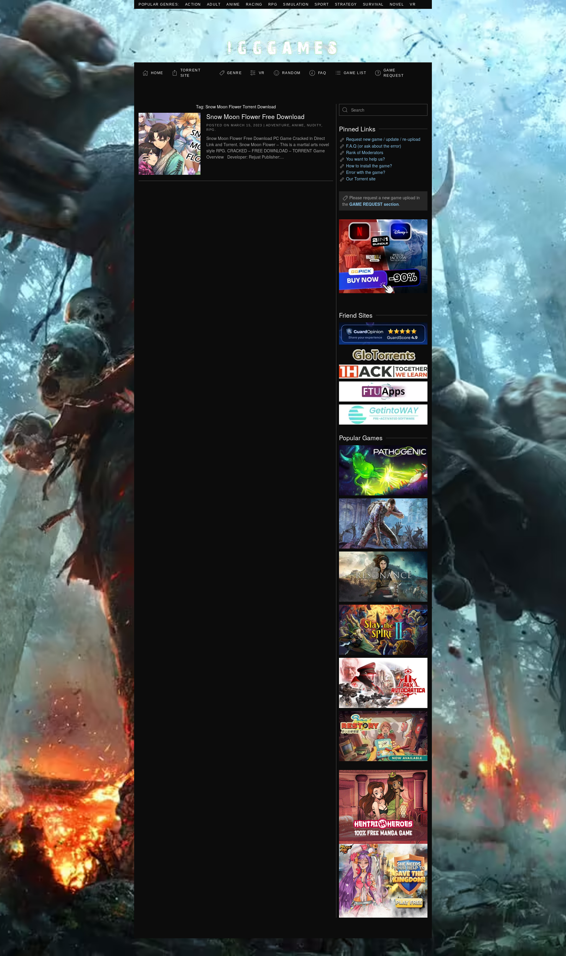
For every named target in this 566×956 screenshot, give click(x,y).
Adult (214, 4)
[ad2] (380, 807)
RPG (272, 4)
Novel (397, 4)
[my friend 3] (383, 371)
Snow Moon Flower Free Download (255, 116)
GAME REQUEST (394, 73)
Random (291, 73)
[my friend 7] (383, 414)
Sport (322, 4)
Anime (233, 4)
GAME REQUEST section (374, 204)
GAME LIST (355, 73)
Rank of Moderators (364, 152)
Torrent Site (190, 73)
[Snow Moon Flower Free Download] (169, 143)
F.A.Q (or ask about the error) (373, 146)
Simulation (296, 4)
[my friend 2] (383, 354)
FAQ (322, 73)
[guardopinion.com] (383, 333)
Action (193, 4)
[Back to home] (283, 35)
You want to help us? (365, 159)
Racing (254, 4)
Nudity (314, 125)
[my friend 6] (383, 391)
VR (413, 4)
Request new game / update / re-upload (383, 139)
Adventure (278, 125)
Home (157, 73)
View (383, 469)
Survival (373, 4)
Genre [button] (234, 73)
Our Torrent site (361, 179)
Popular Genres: (159, 4)
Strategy (346, 4)
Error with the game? (365, 172)
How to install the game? (369, 166)
